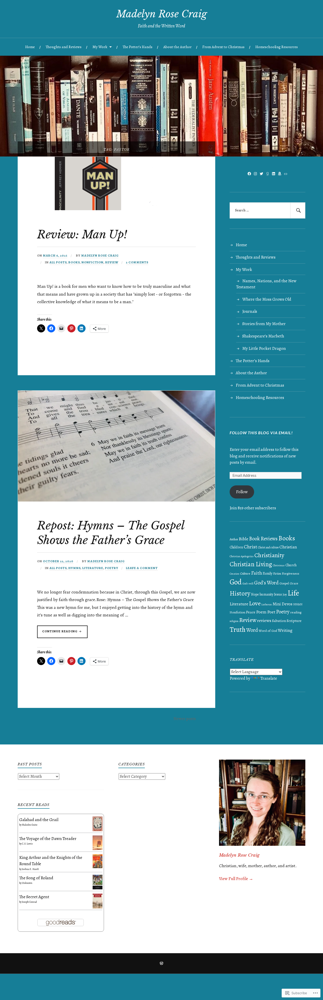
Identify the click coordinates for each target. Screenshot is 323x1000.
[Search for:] (267, 210)
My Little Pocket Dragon (264, 348)
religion (234, 621)
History (240, 593)
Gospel (284, 583)
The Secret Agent (34, 897)
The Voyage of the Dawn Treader (47, 838)
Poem (261, 612)
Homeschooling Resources (276, 46)
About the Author (177, 46)
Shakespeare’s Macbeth (263, 336)
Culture (245, 573)
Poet (271, 612)
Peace (250, 612)
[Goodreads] (267, 174)
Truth (238, 629)
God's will (248, 583)
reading (295, 612)
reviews (264, 620)
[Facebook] (249, 174)
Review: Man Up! (82, 234)
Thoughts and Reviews (64, 46)
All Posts (58, 262)
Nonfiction (92, 262)
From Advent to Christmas (223, 46)
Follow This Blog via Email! (261, 432)
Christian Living (251, 564)
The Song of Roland (36, 878)
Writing (285, 630)
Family (267, 573)
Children (236, 547)
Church (291, 565)
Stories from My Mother (264, 324)
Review (111, 262)
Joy (285, 594)
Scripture (294, 620)
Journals (249, 311)
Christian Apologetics (242, 556)
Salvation (279, 620)
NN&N (297, 604)
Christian (288, 547)
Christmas (279, 565)
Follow (242, 492)
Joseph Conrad (29, 901)
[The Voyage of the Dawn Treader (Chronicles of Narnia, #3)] (97, 849)
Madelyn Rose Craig (161, 14)
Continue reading (57, 633)
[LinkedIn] (274, 174)
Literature (92, 568)
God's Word (266, 582)
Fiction (277, 574)
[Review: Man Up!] (88, 209)
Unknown (27, 883)
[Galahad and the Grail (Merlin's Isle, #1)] (97, 830)
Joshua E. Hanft (30, 869)
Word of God (268, 630)
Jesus (278, 594)
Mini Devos (282, 604)
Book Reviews (263, 538)
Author (234, 539)
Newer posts (184, 719)
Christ (250, 546)
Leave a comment (142, 568)
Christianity (269, 555)
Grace (294, 583)
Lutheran (266, 604)
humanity (266, 594)
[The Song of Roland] (97, 888)
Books (74, 262)
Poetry (111, 568)
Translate (268, 678)
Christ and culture (268, 547)
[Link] (286, 174)
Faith (256, 573)
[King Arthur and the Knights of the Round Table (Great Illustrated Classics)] (97, 867)
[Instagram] (255, 174)
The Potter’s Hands (137, 46)
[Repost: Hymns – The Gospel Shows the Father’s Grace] (116, 500)
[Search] (297, 210)
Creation (234, 574)
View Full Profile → (236, 879)
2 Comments (137, 262)
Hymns (74, 568)
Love (255, 603)
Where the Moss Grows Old (266, 299)
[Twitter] (261, 174)
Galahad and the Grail (38, 820)
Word (252, 630)
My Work (99, 46)
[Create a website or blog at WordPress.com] (161, 964)
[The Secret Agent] (97, 907)
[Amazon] (280, 174)
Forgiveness (290, 573)
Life (293, 593)
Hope (255, 594)
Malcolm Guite (29, 824)
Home (30, 46)
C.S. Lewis (27, 843)
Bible (243, 539)
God (236, 582)
